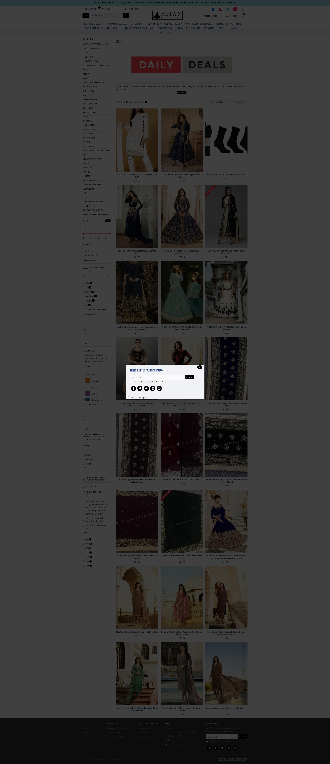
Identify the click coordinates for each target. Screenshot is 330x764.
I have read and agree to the (149, 382)
